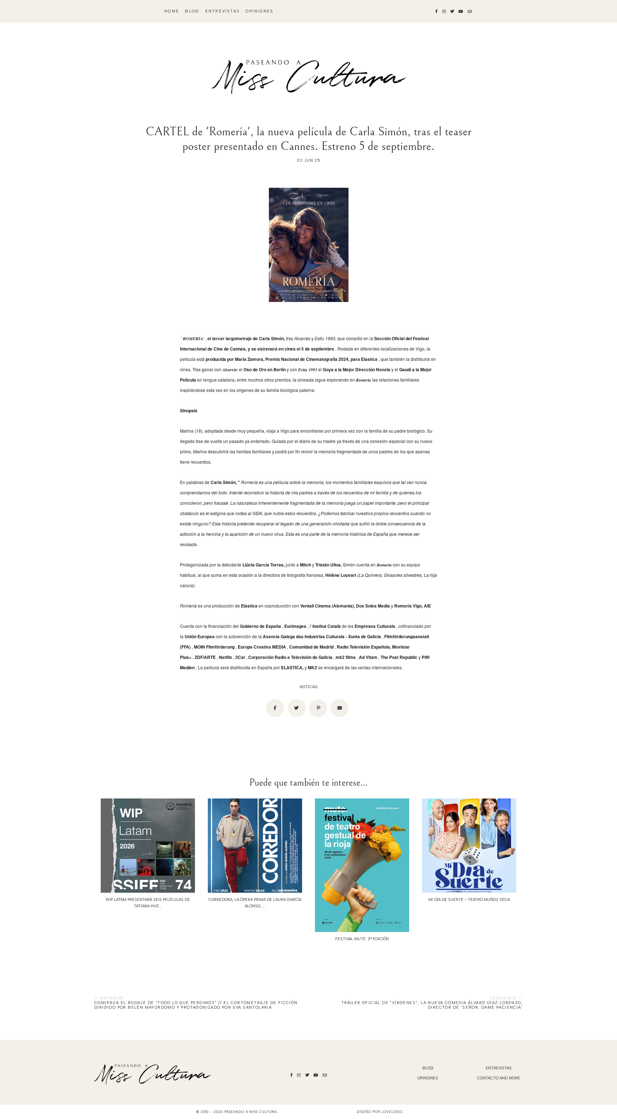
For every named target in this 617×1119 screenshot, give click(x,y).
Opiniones (260, 11)
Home (171, 11)
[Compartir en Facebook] (275, 708)
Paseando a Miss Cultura (250, 1112)
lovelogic (392, 1112)
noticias (309, 687)
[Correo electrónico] (339, 708)
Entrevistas (222, 11)
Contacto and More (498, 1078)
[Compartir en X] (297, 708)
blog (192, 11)
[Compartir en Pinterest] (318, 708)
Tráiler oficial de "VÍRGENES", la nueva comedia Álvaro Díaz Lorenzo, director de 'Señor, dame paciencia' (432, 1005)
